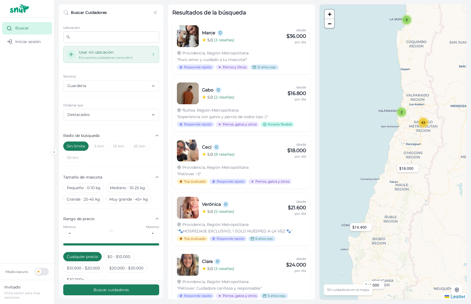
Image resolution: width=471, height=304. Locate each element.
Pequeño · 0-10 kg (84, 187)
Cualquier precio (82, 256)
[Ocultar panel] (155, 12)
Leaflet (457, 296)
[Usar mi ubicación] (456, 289)
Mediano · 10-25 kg (127, 187)
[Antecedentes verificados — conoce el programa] (220, 33)
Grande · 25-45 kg (83, 199)
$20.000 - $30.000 (126, 268)
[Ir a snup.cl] (27, 8)
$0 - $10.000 (118, 256)
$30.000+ (75, 279)
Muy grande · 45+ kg (128, 199)
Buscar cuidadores (111, 289)
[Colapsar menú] (54, 152)
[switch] (27, 272)
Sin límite (76, 146)
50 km (73, 157)
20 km (140, 146)
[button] (406, 19)
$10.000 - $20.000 (83, 268)
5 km (99, 146)
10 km (118, 146)
